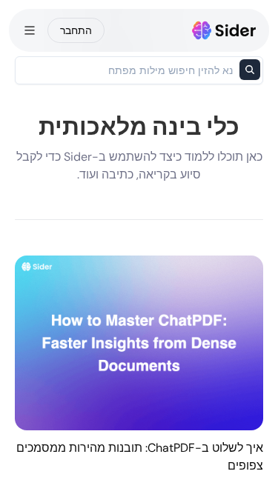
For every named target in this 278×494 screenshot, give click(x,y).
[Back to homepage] (224, 30)
